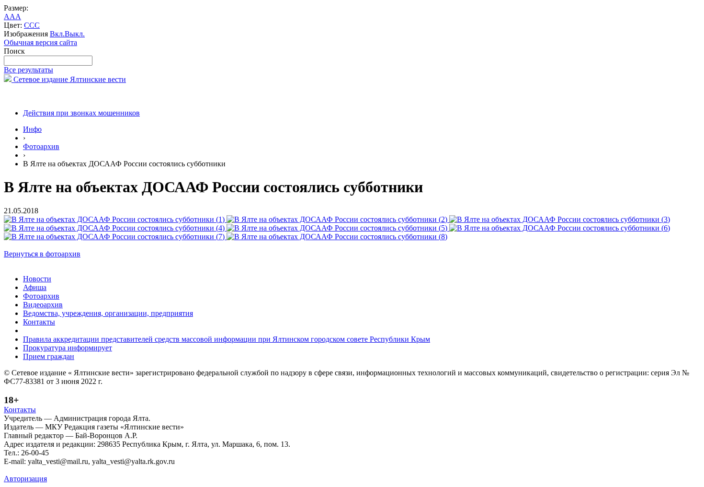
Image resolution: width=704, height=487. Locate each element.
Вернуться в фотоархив (42, 254)
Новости (37, 279)
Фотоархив (41, 146)
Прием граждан (48, 356)
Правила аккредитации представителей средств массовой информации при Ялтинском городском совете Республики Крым (226, 339)
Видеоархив (43, 305)
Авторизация (25, 479)
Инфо (32, 129)
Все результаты (28, 70)
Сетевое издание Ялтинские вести (68, 79)
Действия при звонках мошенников (81, 113)
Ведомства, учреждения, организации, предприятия (108, 313)
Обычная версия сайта (40, 42)
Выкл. (75, 34)
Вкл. (57, 34)
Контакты (39, 322)
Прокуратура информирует (67, 348)
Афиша (34, 287)
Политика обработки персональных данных (76, 470)
